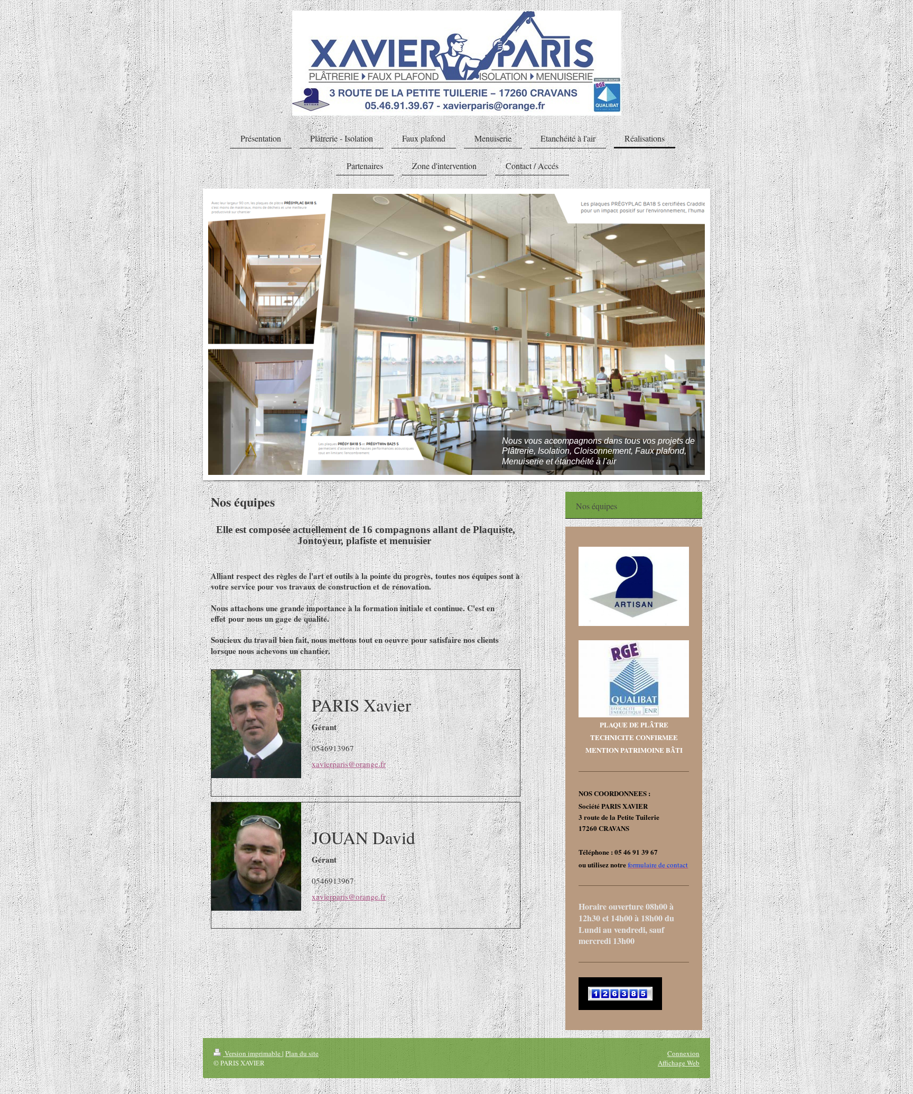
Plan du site (302, 1053)
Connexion (683, 1053)
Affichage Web (679, 1063)
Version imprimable (252, 1053)
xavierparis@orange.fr (349, 764)
